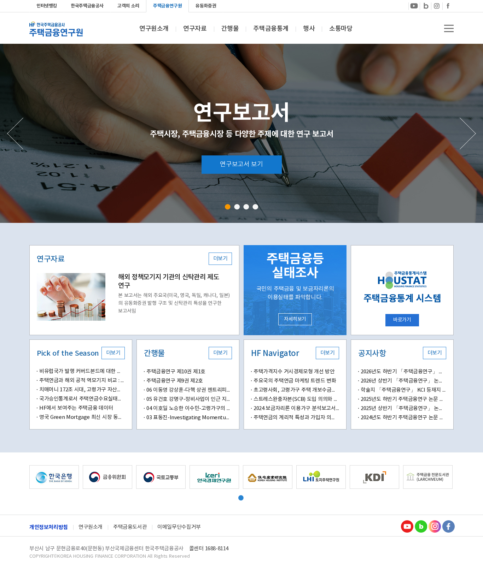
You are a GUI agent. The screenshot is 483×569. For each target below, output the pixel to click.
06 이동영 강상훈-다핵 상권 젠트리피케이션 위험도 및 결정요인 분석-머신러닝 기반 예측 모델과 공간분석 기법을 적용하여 (189, 390)
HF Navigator (275, 353)
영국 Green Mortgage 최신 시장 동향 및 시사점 (82, 417)
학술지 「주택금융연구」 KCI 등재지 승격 (403, 390)
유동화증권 (206, 6)
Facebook (448, 6)
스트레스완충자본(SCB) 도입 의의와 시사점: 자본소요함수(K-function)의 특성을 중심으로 (296, 399)
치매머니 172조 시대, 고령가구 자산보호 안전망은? (82, 390)
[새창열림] (54, 477)
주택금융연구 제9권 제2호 (174, 381)
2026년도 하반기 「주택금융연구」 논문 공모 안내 (403, 372)
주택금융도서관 (130, 527)
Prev (15, 133)
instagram (436, 6)
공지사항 (372, 353)
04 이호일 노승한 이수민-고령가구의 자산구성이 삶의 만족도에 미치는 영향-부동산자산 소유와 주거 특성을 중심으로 (189, 408)
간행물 (230, 28)
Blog (420, 526)
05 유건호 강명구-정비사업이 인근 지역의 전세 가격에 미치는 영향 (189, 399)
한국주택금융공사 (87, 6)
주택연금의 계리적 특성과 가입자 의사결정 (296, 418)
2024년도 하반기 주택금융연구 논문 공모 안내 (403, 418)
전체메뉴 (449, 28)
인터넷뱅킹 (46, 6)
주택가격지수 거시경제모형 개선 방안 (294, 372)
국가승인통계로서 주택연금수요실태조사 (82, 399)
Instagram (434, 526)
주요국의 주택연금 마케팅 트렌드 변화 (295, 381)
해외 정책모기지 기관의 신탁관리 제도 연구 (168, 281)
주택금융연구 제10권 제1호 (175, 372)
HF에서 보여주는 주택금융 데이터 (76, 408)
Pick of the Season (68, 353)
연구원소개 (154, 28)
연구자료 (194, 28)
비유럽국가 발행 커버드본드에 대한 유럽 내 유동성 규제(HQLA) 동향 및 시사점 (82, 371)
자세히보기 (295, 319)
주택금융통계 (271, 28)
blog (425, 6)
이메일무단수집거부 (179, 527)
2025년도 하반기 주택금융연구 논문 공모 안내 (403, 399)
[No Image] (71, 297)
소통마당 (341, 28)
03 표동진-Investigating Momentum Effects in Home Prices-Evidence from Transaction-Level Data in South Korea (189, 418)
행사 (309, 28)
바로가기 (402, 320)
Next (468, 133)
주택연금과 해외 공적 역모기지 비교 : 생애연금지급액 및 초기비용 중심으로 (82, 381)
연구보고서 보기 (241, 164)
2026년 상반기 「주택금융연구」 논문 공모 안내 (403, 381)
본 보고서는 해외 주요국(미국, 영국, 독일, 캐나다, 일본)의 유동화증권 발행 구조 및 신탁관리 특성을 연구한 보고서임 (174, 303)
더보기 (220, 259)
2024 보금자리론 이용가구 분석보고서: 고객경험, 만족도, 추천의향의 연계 (296, 408)
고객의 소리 (128, 6)
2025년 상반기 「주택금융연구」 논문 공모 (403, 408)
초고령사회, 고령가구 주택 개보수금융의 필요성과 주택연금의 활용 (296, 390)
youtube (414, 6)
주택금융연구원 (167, 6)
